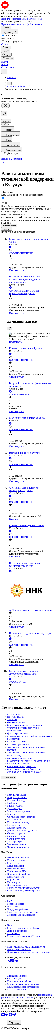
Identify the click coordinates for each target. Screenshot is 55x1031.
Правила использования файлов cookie (21, 24)
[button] (4, 61)
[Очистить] (5, 105)
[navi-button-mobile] (4, 71)
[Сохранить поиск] (4, 113)
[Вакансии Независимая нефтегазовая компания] (30, 591)
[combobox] (15, 98)
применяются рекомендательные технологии (26, 996)
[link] (6, 55)
